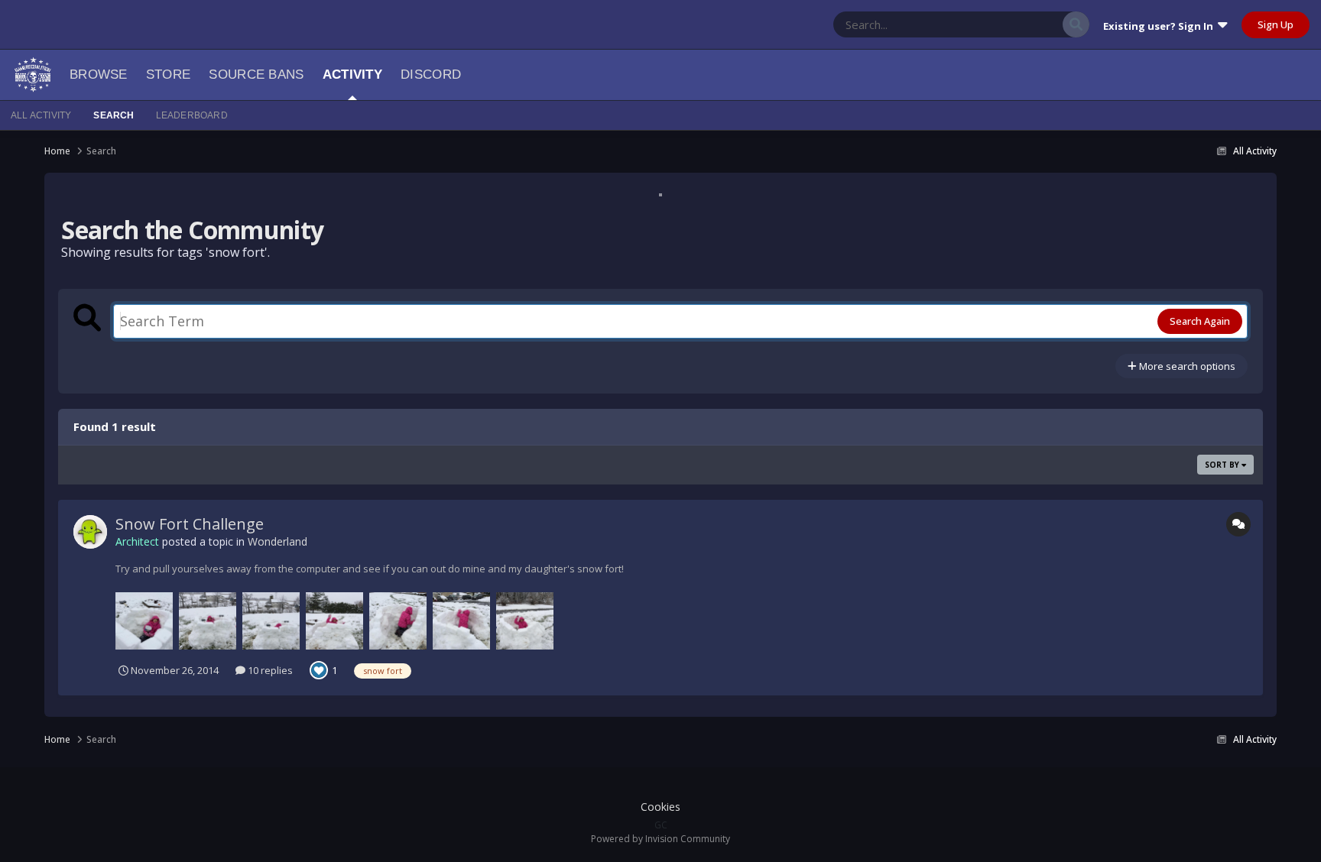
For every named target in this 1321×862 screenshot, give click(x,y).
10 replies (269, 670)
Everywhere (1017, 24)
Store (168, 74)
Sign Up (1275, 24)
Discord (431, 74)
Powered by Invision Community (660, 838)
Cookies (660, 806)
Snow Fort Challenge (189, 524)
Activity (352, 74)
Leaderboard (192, 115)
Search (113, 115)
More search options (1186, 366)
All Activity (41, 115)
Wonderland (277, 541)
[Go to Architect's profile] (90, 532)
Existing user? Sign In (1160, 26)
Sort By (1223, 464)
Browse (99, 74)
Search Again (1200, 321)
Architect (137, 541)
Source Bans (256, 74)
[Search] (1076, 24)
